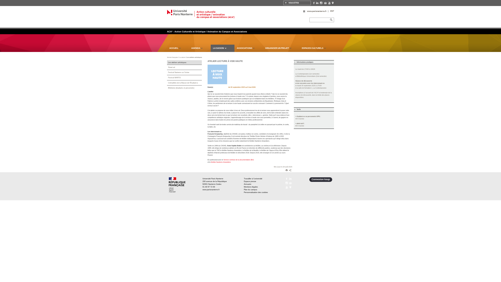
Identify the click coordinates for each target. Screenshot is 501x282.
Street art (171, 67)
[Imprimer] (287, 170)
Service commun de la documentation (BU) (238, 160)
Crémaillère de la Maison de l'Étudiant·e (183, 83)
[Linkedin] (317, 3)
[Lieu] (333, 3)
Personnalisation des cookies (256, 192)
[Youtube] (329, 3)
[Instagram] (321, 3)
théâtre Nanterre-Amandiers (221, 162)
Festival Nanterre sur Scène (178, 72)
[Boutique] (325, 3)
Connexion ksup (321, 179)
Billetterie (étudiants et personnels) (181, 88)
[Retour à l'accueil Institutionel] (177, 184)
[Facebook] (314, 3)
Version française (172, 57)
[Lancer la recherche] (331, 20)
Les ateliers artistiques (194, 57)
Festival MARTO (174, 78)
